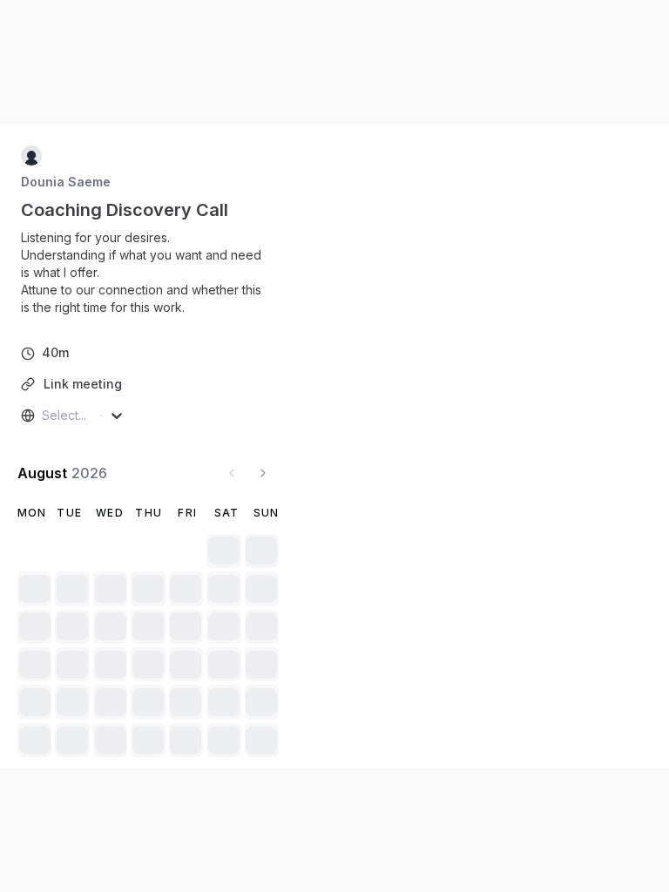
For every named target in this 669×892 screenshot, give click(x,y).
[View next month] (263, 473)
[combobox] (43, 415)
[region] (148, 272)
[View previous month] (231, 473)
